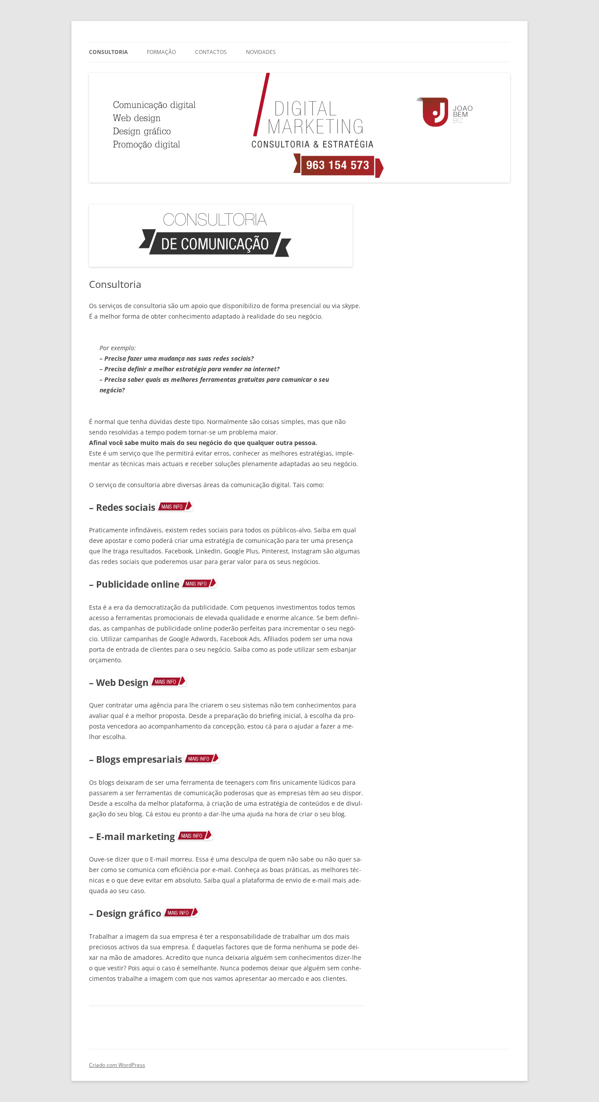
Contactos (211, 52)
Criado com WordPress (117, 1065)
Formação (161, 52)
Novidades (261, 52)
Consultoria (108, 52)
